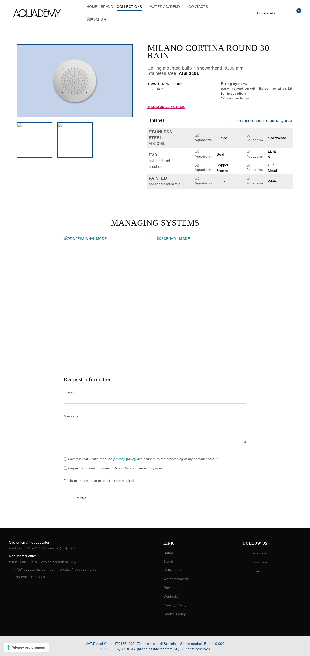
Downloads (266, 13)
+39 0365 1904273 (29, 577)
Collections (172, 570)
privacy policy (124, 459)
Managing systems (166, 107)
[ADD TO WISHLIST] (287, 48)
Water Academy (176, 579)
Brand (168, 561)
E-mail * (70, 393)
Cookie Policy (174, 614)
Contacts (170, 596)
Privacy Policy (174, 605)
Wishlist (299, 11)
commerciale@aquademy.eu (73, 569)
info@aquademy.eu (30, 569)
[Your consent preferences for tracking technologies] (26, 647)
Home (168, 553)
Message (71, 416)
